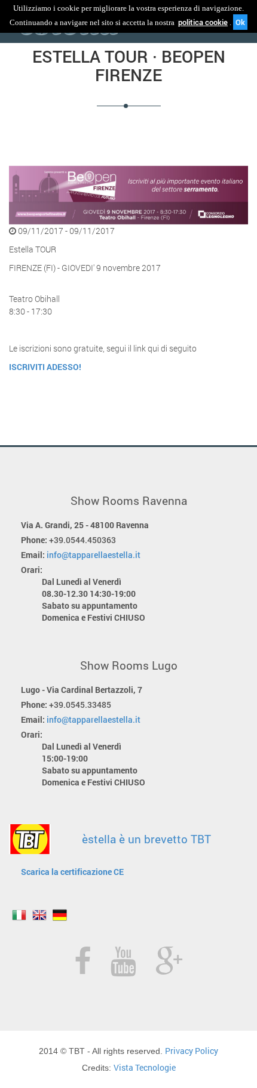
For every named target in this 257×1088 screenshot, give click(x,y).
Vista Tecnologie (145, 1067)
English (39, 915)
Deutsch (60, 915)
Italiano (19, 915)
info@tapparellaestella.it (93, 554)
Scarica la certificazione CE (72, 871)
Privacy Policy (191, 1050)
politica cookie (203, 22)
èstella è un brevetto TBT (146, 838)
